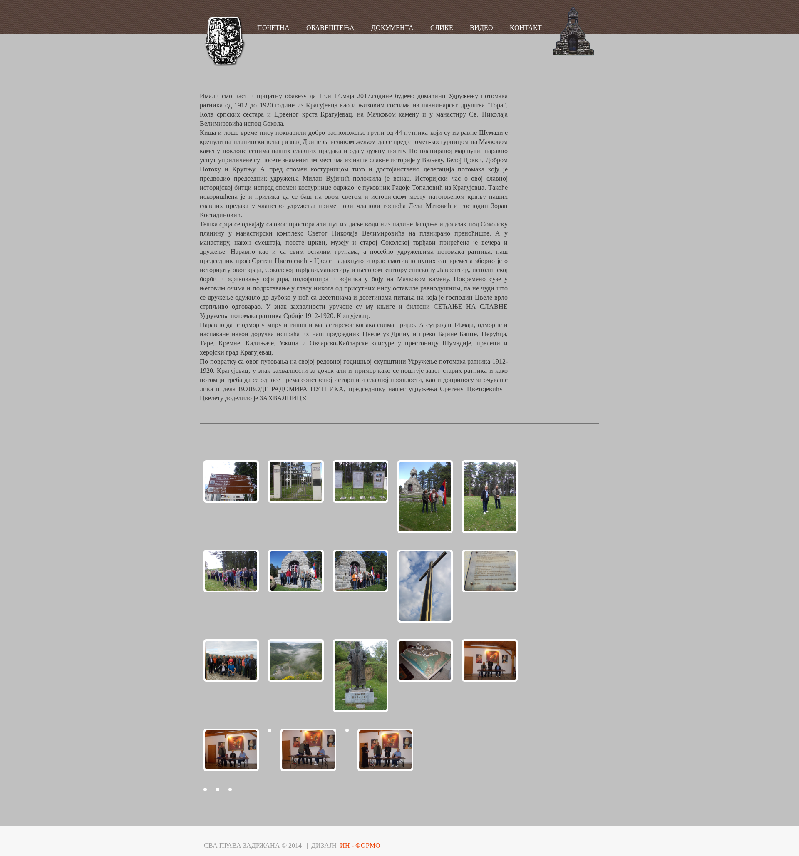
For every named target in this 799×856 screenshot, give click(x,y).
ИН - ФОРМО (360, 845)
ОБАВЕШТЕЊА (330, 27)
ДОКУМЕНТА (392, 27)
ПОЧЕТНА (273, 27)
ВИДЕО (481, 27)
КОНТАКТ (526, 27)
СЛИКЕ (441, 27)
